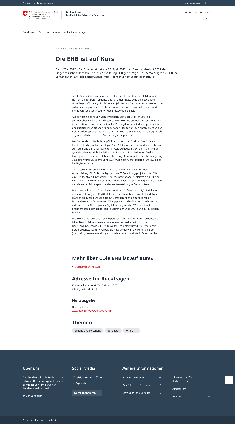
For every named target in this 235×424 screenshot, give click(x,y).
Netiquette (53, 420)
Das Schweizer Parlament (136, 385)
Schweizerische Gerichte (136, 392)
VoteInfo (177, 396)
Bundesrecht (179, 388)
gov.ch (102, 377)
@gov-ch (81, 383)
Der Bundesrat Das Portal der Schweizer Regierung (85, 13)
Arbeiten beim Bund (133, 377)
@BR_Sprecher (84, 377)
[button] (28, 32)
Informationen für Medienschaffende (182, 379)
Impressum (40, 420)
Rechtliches (28, 420)
